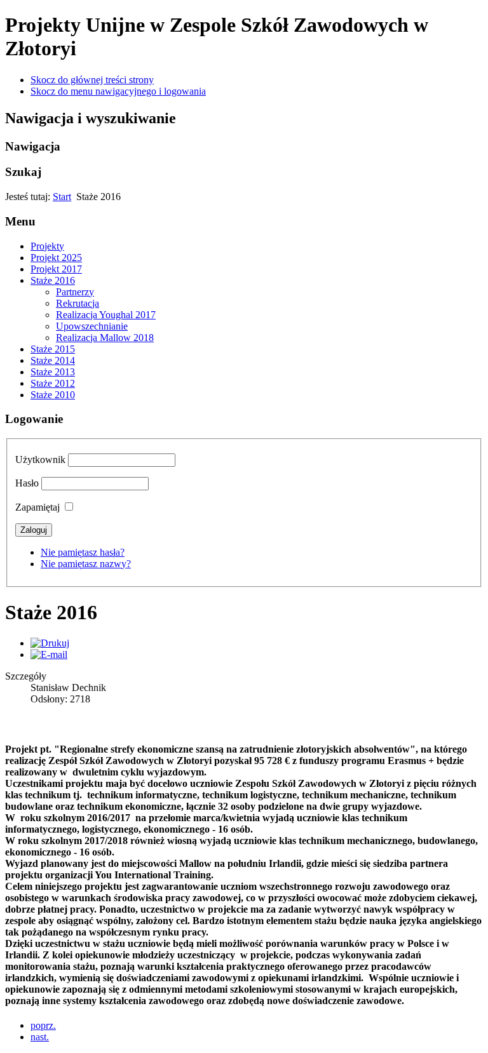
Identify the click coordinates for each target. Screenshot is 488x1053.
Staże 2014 (52, 360)
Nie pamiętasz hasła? (83, 552)
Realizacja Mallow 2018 (105, 337)
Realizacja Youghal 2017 (106, 314)
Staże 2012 (52, 383)
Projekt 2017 (56, 269)
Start (62, 196)
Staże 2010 (52, 394)
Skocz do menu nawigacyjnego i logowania (118, 91)
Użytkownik (40, 459)
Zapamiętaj (37, 507)
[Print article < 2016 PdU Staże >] (49, 643)
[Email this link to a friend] (48, 654)
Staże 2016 (52, 280)
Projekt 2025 (56, 257)
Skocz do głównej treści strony (92, 79)
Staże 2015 (52, 349)
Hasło (27, 483)
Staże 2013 (52, 371)
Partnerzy (75, 291)
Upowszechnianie (92, 326)
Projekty (47, 246)
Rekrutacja (77, 303)
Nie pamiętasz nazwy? (86, 563)
